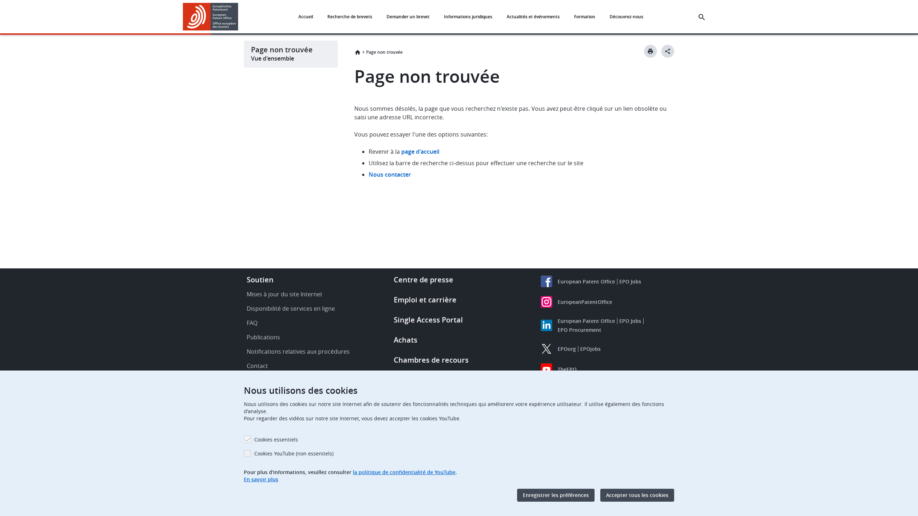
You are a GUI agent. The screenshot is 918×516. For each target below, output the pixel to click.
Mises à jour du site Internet (284, 294)
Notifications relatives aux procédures (298, 351)
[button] (239, 17)
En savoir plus (261, 479)
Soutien (260, 280)
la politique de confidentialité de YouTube (404, 472)
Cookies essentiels (276, 439)
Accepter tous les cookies (637, 495)
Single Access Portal (428, 320)
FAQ (252, 323)
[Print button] (650, 51)
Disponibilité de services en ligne (291, 308)
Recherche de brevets (349, 17)
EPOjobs (590, 348)
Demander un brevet (408, 17)
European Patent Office (586, 281)
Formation (584, 17)
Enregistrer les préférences (556, 495)
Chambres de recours (431, 360)
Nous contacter (390, 174)
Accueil (305, 17)
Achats (405, 340)
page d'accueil (420, 152)
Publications (263, 337)
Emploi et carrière (425, 300)
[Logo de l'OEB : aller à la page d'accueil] (210, 16)
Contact (257, 366)
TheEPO (567, 369)
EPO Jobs (630, 281)
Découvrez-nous (626, 17)
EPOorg (567, 348)
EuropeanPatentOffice (585, 301)
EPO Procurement (579, 329)
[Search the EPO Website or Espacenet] (701, 17)
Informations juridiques (468, 17)
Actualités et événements (533, 17)
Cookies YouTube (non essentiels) (293, 453)
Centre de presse (423, 280)
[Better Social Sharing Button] (667, 51)
